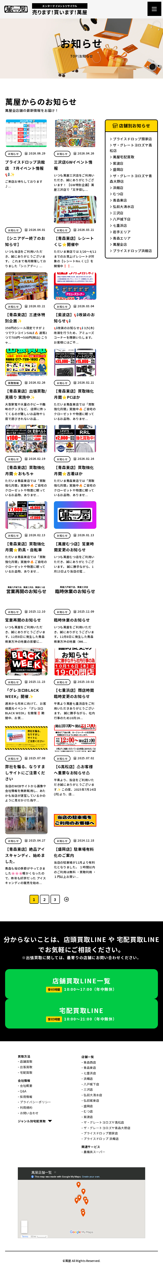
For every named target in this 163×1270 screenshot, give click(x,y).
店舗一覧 (88, 1057)
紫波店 (118, 163)
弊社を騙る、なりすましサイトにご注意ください (25, 773)
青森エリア (122, 238)
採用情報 (26, 1097)
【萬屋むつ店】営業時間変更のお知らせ (74, 547)
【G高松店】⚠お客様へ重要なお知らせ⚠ (73, 769)
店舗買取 (26, 1061)
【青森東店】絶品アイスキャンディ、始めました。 (25, 855)
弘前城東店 (91, 1100)
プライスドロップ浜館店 (132, 250)
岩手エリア (122, 231)
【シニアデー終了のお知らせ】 (25, 241)
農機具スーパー (94, 1152)
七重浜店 (120, 225)
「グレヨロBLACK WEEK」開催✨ (22, 693)
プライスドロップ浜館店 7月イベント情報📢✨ (25, 168)
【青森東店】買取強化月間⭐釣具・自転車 (25, 547)
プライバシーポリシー (35, 1102)
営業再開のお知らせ (23, 620)
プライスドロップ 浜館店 (101, 1139)
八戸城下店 (122, 219)
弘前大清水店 (123, 206)
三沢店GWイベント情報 (73, 165)
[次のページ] (66, 899)
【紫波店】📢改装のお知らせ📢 (74, 317)
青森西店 (90, 1062)
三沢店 (118, 212)
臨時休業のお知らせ (72, 620)
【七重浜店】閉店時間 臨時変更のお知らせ (74, 693)
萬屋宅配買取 (123, 156)
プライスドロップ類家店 (132, 138)
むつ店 (118, 193)
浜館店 (118, 187)
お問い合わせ (29, 1113)
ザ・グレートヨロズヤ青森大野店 (131, 178)
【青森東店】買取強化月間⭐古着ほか (74, 470)
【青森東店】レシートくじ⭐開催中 (74, 241)
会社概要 (26, 1085)
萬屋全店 (120, 244)
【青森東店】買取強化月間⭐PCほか (74, 394)
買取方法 (24, 1056)
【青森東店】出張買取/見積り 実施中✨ (26, 394)
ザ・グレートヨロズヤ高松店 (131, 147)
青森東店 (120, 200)
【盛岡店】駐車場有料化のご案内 (74, 852)
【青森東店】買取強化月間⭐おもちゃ (25, 470)
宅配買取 (26, 1072)
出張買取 (26, 1067)
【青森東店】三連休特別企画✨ (25, 317)
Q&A (23, 1091)
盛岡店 (118, 169)
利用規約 (26, 1107)
